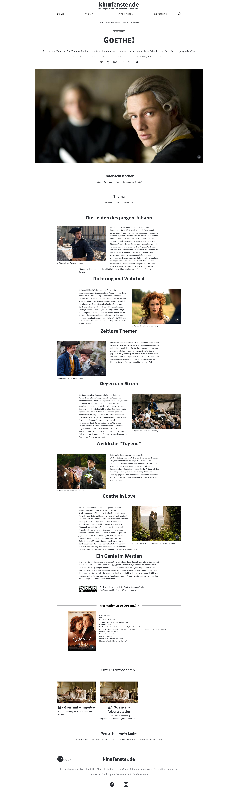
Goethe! (136, 22)
